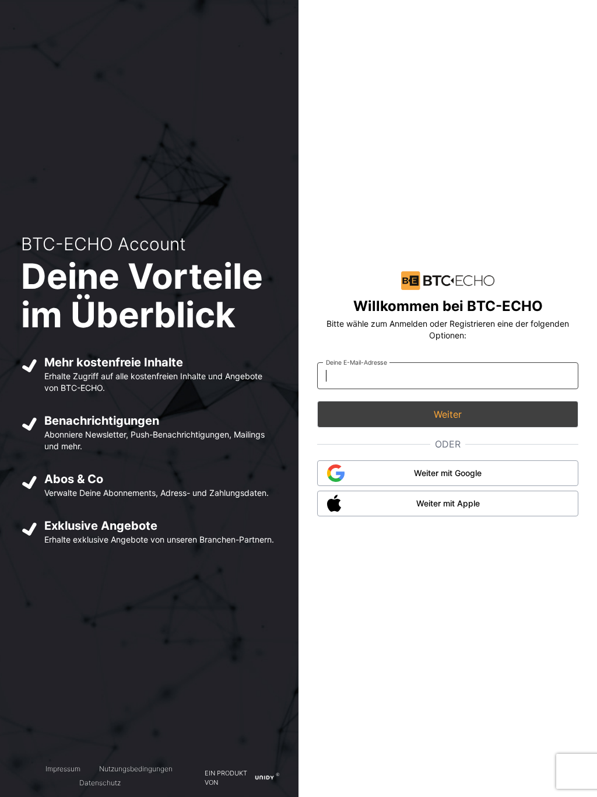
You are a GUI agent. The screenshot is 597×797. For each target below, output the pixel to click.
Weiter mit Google (448, 473)
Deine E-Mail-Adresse (356, 362)
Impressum (62, 768)
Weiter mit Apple (448, 503)
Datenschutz (100, 782)
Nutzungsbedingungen (136, 768)
